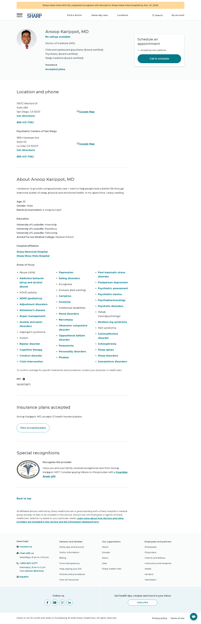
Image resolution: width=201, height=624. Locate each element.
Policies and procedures (72, 574)
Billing (62, 558)
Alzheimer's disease (32, 310)
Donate (106, 552)
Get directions (26, 116)
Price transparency (69, 563)
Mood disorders (69, 313)
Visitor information (69, 552)
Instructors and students (158, 563)
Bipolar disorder (30, 343)
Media (148, 568)
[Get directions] (103, 112)
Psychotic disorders (110, 306)
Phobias (64, 357)
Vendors (149, 574)
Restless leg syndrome (112, 322)
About (105, 547)
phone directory (34, 571)
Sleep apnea (106, 349)
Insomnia (64, 302)
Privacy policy (159, 618)
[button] (20, 15)
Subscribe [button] (142, 602)
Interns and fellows (155, 558)
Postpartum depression (113, 282)
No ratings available (57, 36)
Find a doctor (74, 15)
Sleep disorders (108, 355)
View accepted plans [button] (33, 427)
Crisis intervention (31, 361)
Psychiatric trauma (110, 294)
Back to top (24, 498)
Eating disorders (69, 278)
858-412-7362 (25, 122)
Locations (122, 15)
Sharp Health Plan (112, 568)
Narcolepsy (66, 319)
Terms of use (177, 618)
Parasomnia (66, 345)
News (105, 558)
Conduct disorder (31, 355)
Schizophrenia (107, 343)
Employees (151, 547)
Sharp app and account (71, 547)
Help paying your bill (70, 568)
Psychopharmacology (112, 300)
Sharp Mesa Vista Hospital (33, 256)
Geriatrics (65, 296)
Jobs (104, 563)
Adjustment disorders (34, 304)
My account (178, 15)
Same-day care (99, 15)
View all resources (69, 579)
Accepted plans (55, 69)
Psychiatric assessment (113, 288)
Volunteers (150, 579)
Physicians (150, 552)
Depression (66, 272)
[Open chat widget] (193, 616)
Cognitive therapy (31, 349)
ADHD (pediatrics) (31, 298)
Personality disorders (72, 351)
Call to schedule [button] (159, 58)
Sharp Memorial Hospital (32, 251)
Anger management (32, 316)
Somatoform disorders (112, 361)
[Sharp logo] (35, 15)
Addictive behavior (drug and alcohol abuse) (32, 282)
